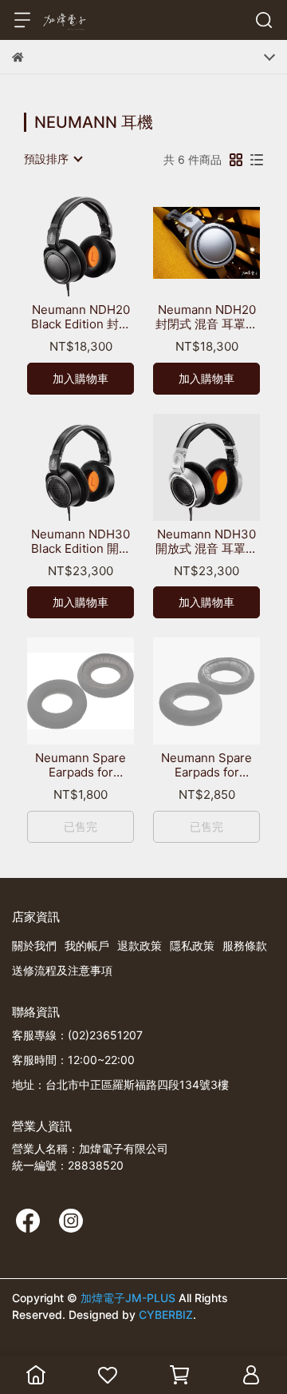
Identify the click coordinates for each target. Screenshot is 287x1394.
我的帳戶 (87, 945)
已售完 (80, 826)
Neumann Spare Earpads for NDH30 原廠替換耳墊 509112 (207, 765)
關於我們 (34, 945)
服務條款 (244, 945)
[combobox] (52, 159)
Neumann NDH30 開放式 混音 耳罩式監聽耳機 (206, 541)
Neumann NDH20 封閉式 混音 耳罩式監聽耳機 (206, 317)
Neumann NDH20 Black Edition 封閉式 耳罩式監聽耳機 (81, 317)
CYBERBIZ (166, 1314)
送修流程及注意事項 (62, 970)
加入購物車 (80, 378)
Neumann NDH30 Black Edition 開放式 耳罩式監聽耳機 (81, 541)
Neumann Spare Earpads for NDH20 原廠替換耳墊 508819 (80, 765)
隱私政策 (192, 945)
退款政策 (139, 945)
